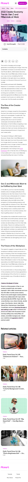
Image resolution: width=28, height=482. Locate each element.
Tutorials (10, 474)
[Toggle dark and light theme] (15, 3)
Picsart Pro (18, 477)
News (12, 8)
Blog (8, 8)
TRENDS (13, 21)
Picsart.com (21, 3)
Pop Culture (10, 477)
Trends (18, 474)
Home (3, 8)
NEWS (8, 21)
